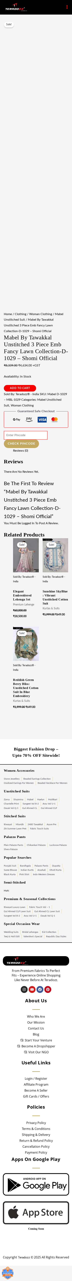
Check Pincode (21, 443)
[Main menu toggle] (67, 7)
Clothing (20, 314)
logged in (28, 523)
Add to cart (20, 388)
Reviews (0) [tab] (20, 450)
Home (8, 314)
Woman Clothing (40, 314)
